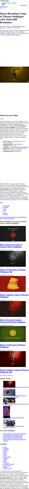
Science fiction (7, 457)
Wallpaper (5, 214)
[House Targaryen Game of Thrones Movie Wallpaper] (13, 241)
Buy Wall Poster (4, 218)
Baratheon (5, 207)
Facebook (6, 217)
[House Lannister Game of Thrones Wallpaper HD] (13, 366)
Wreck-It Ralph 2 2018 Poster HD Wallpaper (14, 433)
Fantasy (5, 454)
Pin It (24, 217)
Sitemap (5, 467)
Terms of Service (7, 468)
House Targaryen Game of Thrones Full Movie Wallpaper (13, 321)
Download (11, 218)
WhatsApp (11, 217)
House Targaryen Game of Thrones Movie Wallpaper (11, 246)
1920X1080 (6, 206)
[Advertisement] (14, 51)
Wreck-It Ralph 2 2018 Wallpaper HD (13, 436)
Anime (5, 451)
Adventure (6, 448)
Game (4, 208)
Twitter (2, 217)
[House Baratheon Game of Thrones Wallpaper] (14, 75)
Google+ (16, 217)
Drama (5, 452)
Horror (5, 455)
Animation (6, 449)
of (3, 211)
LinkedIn (21, 217)
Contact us (6, 462)
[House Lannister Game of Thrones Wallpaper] (13, 291)
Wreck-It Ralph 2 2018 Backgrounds (12, 438)
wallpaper (2, 124)
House (5, 210)
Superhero (5, 458)
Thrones (5, 213)
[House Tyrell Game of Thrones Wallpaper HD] (13, 266)
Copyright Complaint (8, 464)
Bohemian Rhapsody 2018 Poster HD (13, 435)
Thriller (5, 460)
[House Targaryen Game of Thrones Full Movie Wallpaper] (13, 316)
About (4, 461)
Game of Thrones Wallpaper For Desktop (13, 426)
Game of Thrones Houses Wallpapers (10, 34)
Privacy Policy (7, 465)
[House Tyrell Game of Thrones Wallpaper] (13, 341)
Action (5, 447)
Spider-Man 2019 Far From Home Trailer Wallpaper (14, 396)
